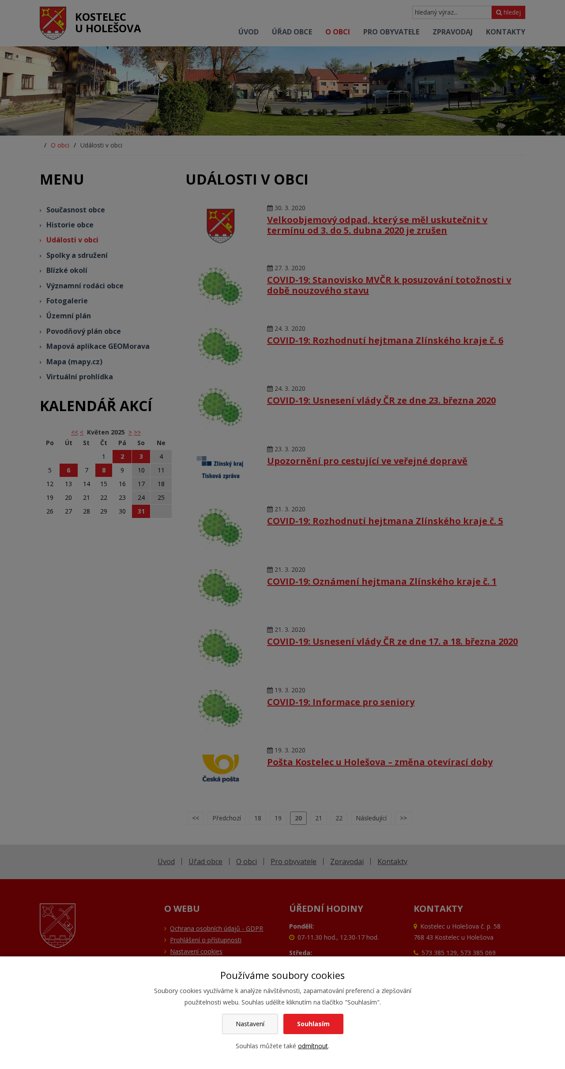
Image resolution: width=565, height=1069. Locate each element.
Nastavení (250, 1024)
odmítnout (313, 1046)
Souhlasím (313, 1024)
